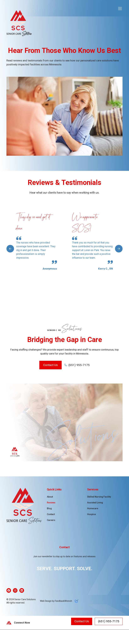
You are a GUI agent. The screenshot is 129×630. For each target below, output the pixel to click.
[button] (119, 8)
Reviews (51, 502)
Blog (49, 508)
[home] (20, 17)
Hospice (91, 514)
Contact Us (50, 365)
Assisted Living (95, 502)
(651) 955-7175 (108, 621)
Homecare (92, 508)
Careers (51, 520)
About (50, 496)
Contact (51, 514)
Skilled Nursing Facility (99, 496)
